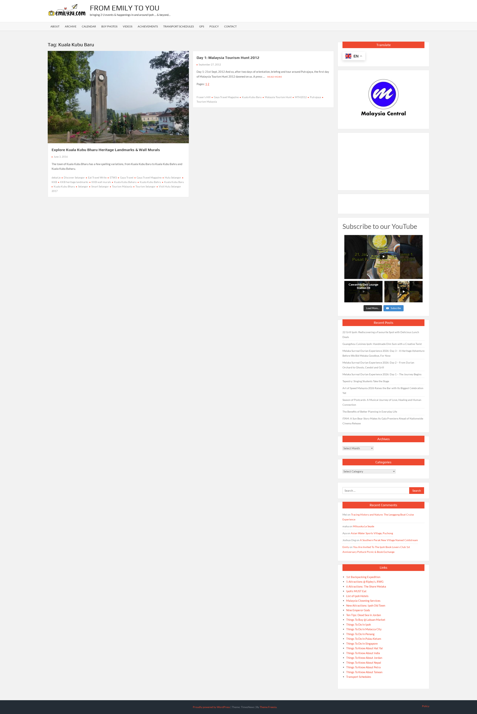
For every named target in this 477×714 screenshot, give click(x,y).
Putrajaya (315, 97)
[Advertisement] (361, 10)
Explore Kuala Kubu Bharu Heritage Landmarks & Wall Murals (106, 150)
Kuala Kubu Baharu (125, 182)
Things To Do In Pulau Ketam (363, 638)
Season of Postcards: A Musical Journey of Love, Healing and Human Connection (381, 402)
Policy (214, 26)
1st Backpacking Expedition (363, 577)
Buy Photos (109, 26)
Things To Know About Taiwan (364, 672)
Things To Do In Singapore (362, 643)
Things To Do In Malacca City (364, 629)
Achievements (148, 26)
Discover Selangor (74, 177)
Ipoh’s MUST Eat (356, 591)
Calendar (89, 26)
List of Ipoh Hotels (357, 596)
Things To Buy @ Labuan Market (365, 619)
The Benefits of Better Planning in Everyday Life (369, 411)
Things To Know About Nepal (363, 662)
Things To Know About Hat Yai (364, 648)
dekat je (56, 177)
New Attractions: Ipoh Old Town (365, 605)
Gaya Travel (126, 177)
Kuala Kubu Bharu (64, 186)
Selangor (83, 186)
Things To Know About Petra (363, 667)
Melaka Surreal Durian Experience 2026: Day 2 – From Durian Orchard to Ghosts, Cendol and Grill (378, 365)
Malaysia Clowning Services (363, 600)
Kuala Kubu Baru (174, 182)
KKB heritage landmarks (74, 182)
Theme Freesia (268, 707)
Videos (127, 26)
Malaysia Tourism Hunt (278, 97)
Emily (345, 547)
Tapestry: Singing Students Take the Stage (365, 381)
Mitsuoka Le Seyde (363, 526)
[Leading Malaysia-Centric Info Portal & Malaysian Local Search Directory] (383, 98)
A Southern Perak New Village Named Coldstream (389, 540)
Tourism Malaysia (122, 186)
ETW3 (113, 177)
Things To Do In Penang (360, 634)
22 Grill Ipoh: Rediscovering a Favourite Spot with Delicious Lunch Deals (380, 335)
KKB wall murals (101, 182)
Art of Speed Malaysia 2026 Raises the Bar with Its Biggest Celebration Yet (382, 390)
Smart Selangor (100, 186)
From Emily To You (124, 8)
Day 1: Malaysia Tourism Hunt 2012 (228, 57)
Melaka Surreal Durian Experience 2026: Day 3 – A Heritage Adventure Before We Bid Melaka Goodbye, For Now (383, 353)
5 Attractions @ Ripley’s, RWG (364, 581)
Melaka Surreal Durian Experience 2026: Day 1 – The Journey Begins (381, 374)
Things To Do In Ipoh (358, 624)
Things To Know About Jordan (364, 657)
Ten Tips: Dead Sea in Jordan (363, 615)
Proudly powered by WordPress (211, 707)
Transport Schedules (178, 26)
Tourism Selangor (145, 186)
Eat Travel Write (97, 177)
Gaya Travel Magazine (149, 177)
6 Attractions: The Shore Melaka (366, 586)
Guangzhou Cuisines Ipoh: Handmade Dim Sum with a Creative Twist (382, 343)
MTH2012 (301, 97)
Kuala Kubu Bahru (150, 182)
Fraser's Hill (204, 97)
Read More (274, 76)
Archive (70, 26)
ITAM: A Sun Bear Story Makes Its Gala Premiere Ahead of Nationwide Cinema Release (382, 421)
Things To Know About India (363, 653)
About (54, 26)
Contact (230, 26)
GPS (201, 26)
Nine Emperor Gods (358, 610)
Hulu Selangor (173, 177)
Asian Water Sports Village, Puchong (372, 533)
